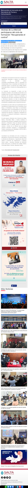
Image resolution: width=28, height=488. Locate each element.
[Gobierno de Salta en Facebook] (2, 477)
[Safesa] (14, 266)
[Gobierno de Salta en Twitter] (7, 477)
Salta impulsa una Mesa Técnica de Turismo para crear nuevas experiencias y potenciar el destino (13, 389)
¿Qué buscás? (4, 21)
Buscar (14, 26)
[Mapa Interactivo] (14, 204)
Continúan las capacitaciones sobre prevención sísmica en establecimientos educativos (13, 350)
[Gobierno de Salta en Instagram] (5, 477)
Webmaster (3, 485)
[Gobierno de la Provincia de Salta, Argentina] (7, 2)
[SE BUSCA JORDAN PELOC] (14, 172)
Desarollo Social (4, 42)
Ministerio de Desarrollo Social (7, 40)
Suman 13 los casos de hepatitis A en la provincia (12, 466)
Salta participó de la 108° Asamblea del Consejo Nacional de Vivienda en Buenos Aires (14, 331)
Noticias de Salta (18, 40)
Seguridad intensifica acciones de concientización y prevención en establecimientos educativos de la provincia (12, 447)
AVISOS (14, 285)
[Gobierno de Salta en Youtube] (10, 477)
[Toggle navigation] (25, 2)
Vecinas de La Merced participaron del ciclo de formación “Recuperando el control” (13, 33)
